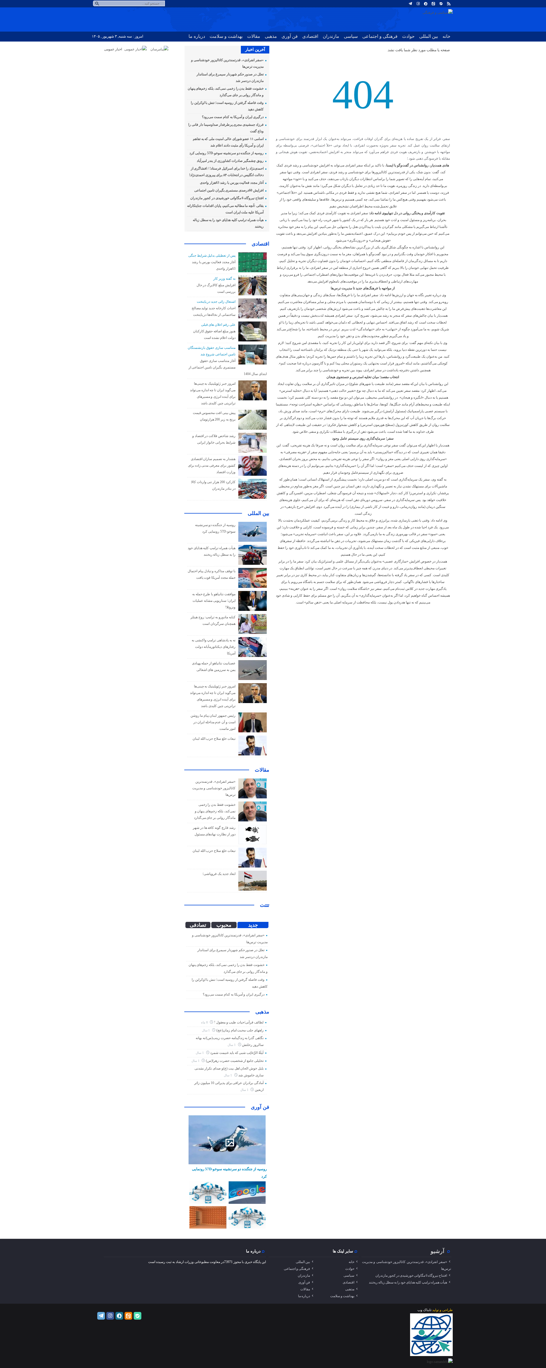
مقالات (253, 36)
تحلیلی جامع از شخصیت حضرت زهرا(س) (235, 1061)
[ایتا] (433, 3)
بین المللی (428, 36)
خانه (446, 36)
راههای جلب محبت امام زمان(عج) (240, 1030)
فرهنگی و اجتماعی (380, 36)
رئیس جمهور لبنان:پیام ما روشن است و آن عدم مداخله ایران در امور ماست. (213, 722)
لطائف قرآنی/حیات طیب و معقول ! (239, 1022)
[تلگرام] (410, 3)
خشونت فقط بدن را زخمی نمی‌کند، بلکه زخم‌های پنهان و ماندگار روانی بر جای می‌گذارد (214, 811)
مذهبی (271, 36)
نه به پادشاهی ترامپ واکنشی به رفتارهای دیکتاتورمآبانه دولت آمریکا (213, 646)
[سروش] (425, 3)
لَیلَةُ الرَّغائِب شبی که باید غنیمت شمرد (237, 1053)
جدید (253, 925)
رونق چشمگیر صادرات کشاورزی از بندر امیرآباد (230, 161)
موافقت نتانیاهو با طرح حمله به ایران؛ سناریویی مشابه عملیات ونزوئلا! (213, 600)
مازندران (331, 36)
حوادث (408, 36)
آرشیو (437, 1251)
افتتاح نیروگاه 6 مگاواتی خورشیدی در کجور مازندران (227, 198)
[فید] (448, 3)
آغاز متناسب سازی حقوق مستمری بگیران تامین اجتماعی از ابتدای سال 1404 (228, 367)
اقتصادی (310, 36)
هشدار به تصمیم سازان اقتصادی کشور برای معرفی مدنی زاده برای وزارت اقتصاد (211, 465)
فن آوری (290, 36)
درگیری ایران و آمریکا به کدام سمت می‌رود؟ (233, 117)
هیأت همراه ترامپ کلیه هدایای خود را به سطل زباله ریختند (408, 1282)
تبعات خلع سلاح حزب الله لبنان (214, 739)
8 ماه (205, 1022)
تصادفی (198, 925)
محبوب (223, 925)
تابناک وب (424, 1310)
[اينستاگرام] (418, 3)
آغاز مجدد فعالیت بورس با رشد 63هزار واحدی (232, 183)
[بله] (441, 3)
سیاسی (351, 36)
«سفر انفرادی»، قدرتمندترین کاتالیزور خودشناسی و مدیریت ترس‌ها (213, 788)
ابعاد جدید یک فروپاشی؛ (218, 874)
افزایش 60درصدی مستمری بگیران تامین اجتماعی (229, 190)
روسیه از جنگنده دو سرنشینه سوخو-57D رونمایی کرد (226, 153)
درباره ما (197, 36)
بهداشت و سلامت (226, 36)
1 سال (206, 1030)
